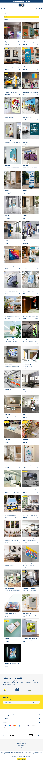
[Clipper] (30, 130)
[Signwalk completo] (12, 503)
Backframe (25, 165)
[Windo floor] (30, 429)
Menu (4, 8)
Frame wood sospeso (9, 588)
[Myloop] (30, 404)
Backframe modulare (9, 489)
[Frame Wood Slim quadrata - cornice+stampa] (30, 503)
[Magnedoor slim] (12, 130)
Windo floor (25, 439)
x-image (24, 215)
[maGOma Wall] (12, 55)
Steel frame (7, 165)
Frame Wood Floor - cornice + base (30, 538)
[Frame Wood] (12, 528)
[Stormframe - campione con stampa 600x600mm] (30, 628)
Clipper (24, 140)
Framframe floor (8, 464)
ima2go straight (8, 290)
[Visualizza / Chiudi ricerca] (34, 8)
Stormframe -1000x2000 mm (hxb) (30, 489)
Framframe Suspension (28, 563)
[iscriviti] (33, 702)
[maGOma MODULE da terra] (12, 80)
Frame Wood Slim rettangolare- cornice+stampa (31, 588)
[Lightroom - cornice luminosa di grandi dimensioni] (12, 30)
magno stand (7, 314)
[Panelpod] (30, 180)
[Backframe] (30, 155)
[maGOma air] (30, 55)
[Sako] (30, 230)
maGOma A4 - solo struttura (10, 613)
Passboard (25, 290)
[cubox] (12, 254)
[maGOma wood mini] (30, 603)
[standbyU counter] (30, 254)
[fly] (12, 735)
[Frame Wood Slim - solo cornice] (12, 553)
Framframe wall (8, 389)
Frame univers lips (8, 115)
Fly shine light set (8, 364)
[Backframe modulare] (12, 478)
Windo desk (7, 439)
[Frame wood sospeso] (12, 578)
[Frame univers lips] (12, 105)
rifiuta (19, 759)
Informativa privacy (8, 705)
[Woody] (12, 230)
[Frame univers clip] (30, 105)
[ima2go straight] (12, 279)
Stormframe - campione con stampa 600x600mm (31, 638)
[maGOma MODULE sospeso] (30, 80)
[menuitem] (3, 8)
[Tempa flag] (12, 205)
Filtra (6, 16)
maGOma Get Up (26, 41)
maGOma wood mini (27, 613)
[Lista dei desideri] (39, 8)
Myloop (24, 414)
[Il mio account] (36, 8)
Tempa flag (7, 215)
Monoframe (7, 414)
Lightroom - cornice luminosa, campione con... (13, 663)
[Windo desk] (12, 429)
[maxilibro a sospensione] (12, 329)
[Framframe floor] (12, 453)
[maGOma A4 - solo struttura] (12, 603)
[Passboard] (30, 279)
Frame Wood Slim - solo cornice (11, 563)
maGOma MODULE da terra (10, 90)
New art (24, 389)
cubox (6, 265)
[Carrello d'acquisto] (42, 8)
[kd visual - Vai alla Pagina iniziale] (21, 5)
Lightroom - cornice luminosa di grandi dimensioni (13, 41)
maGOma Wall (7, 66)
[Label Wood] (12, 628)
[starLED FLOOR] (30, 329)
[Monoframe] (12, 404)
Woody (6, 240)
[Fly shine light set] (12, 354)
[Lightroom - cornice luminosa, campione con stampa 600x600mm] (12, 653)
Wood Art (25, 464)
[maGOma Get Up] (30, 30)
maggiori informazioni (27, 756)
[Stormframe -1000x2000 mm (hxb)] (30, 478)
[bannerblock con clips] (30, 304)
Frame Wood (7, 538)
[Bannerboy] (12, 180)
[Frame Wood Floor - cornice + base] (30, 528)
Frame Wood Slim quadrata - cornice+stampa (31, 513)
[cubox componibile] (30, 354)
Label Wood (7, 638)
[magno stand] (12, 304)
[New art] (30, 379)
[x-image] (30, 205)
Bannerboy (7, 190)
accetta (23, 759)
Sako (24, 240)
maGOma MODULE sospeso (28, 90)
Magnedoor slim (8, 140)
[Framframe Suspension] (30, 553)
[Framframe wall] (12, 379)
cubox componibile (27, 364)
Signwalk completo (9, 513)
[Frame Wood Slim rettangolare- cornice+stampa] (30, 578)
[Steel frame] (12, 155)
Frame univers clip (27, 115)
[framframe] (30, 735)
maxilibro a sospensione (10, 339)
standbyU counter (27, 265)
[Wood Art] (30, 453)
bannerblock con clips (27, 314)
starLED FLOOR (26, 339)
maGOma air (25, 66)
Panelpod (25, 190)
